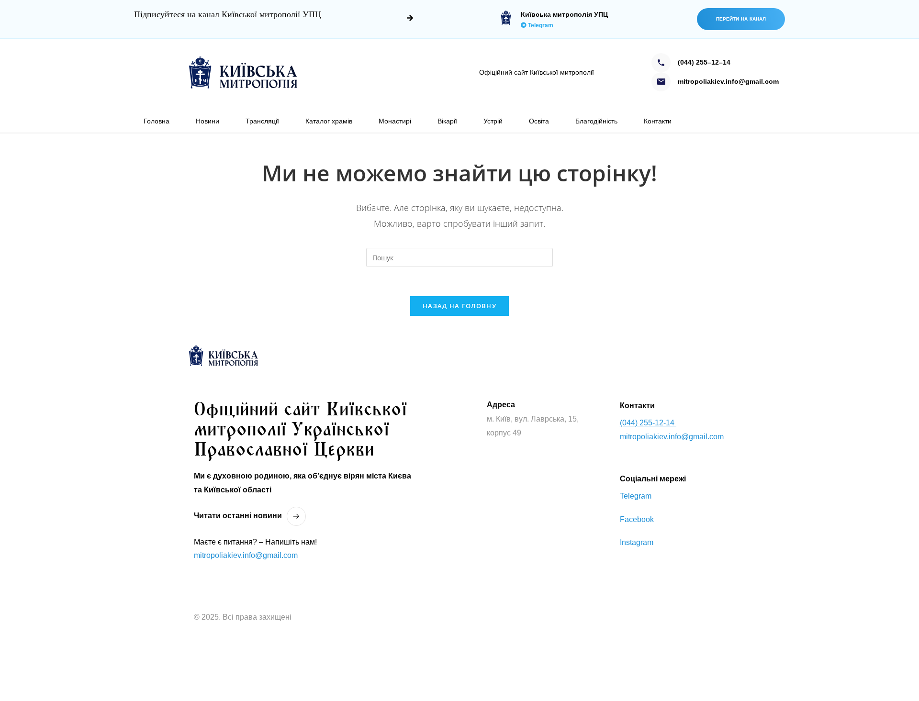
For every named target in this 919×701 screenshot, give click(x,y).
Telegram (540, 25)
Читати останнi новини (238, 516)
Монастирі (395, 121)
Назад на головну (459, 305)
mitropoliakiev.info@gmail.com (246, 555)
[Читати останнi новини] (296, 516)
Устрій (493, 121)
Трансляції (262, 121)
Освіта (539, 121)
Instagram (636, 542)
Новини (207, 121)
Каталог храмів (328, 121)
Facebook (637, 519)
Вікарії (447, 121)
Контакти (658, 121)
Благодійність (596, 121)
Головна (156, 121)
